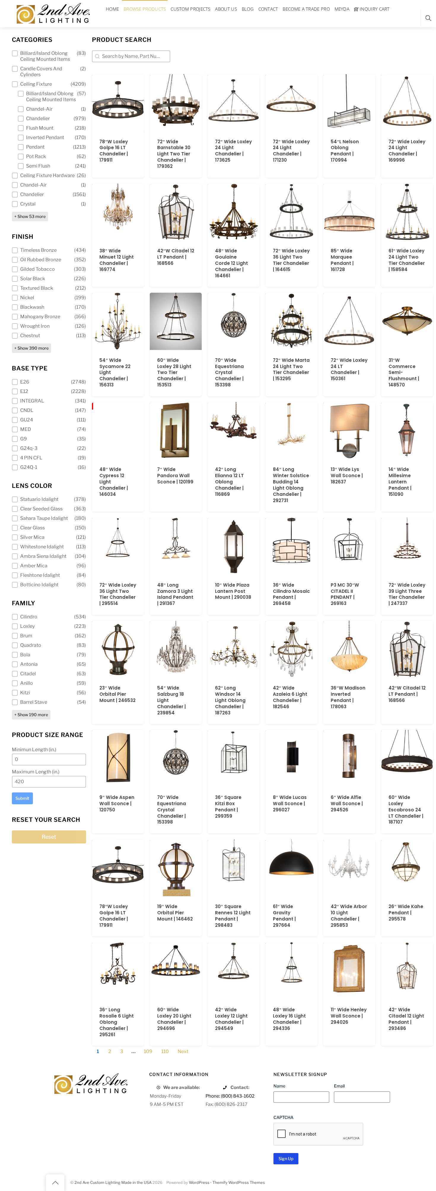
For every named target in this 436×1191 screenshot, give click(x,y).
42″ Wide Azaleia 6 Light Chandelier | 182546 (290, 697)
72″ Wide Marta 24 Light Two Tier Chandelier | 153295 (291, 369)
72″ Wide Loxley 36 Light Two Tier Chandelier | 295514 (117, 594)
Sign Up (286, 1158)
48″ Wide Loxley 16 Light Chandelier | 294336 (289, 1019)
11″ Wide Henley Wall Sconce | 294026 (349, 1016)
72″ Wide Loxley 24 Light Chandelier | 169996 (407, 150)
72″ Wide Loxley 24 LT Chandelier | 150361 (349, 369)
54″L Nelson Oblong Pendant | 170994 (345, 150)
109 (148, 1051)
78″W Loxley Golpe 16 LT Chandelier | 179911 (113, 150)
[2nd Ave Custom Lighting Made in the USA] (52, 12)
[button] (49, 56)
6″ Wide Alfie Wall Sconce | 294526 (347, 803)
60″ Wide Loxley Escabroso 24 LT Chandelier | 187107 (406, 809)
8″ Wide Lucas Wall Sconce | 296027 (290, 803)
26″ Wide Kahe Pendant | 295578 (406, 912)
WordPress (199, 1182)
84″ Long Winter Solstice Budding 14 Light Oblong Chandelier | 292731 (291, 485)
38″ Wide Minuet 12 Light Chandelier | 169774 (116, 260)
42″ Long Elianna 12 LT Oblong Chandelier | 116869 (229, 481)
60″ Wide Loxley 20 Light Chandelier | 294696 (174, 1019)
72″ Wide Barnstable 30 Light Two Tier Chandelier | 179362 (173, 154)
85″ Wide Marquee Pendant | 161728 (342, 260)
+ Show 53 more (30, 216)
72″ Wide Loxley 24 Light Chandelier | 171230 (291, 150)
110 (165, 1051)
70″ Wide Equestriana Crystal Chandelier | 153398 (229, 372)
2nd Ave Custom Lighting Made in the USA (113, 1182)
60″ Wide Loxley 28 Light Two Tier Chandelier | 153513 (174, 372)
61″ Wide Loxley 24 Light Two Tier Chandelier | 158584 (407, 260)
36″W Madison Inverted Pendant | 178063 (348, 697)
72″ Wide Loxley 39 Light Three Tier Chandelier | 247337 (407, 594)
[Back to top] (55, 1182)
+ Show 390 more (31, 348)
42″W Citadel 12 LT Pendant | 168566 (175, 257)
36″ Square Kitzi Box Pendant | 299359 (228, 806)
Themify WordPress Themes (238, 1182)
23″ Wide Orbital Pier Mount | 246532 (117, 694)
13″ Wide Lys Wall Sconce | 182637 (347, 475)
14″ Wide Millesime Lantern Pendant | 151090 (400, 481)
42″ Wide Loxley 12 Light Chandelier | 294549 (231, 1019)
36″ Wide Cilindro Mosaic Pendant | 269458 (291, 594)
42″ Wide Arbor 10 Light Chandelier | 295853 (349, 915)
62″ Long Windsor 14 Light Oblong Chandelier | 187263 (230, 700)
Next (183, 1051)
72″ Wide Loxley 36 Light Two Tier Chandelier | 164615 (291, 260)
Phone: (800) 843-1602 (230, 1096)
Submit (22, 798)
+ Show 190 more (31, 714)
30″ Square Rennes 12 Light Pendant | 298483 (233, 915)
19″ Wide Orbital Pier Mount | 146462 (175, 912)
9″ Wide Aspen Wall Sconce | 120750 (116, 803)
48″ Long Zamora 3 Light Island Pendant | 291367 (175, 594)
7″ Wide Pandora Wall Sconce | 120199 (175, 475)
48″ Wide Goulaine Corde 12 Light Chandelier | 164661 (231, 263)
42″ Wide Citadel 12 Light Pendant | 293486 (406, 1019)
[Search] (428, 18)
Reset (49, 837)
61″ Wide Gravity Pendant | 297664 (284, 915)
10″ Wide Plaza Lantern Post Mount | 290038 (233, 591)
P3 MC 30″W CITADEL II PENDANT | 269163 (345, 594)
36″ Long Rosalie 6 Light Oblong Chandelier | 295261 (116, 1022)
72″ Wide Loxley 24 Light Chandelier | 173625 (233, 150)
